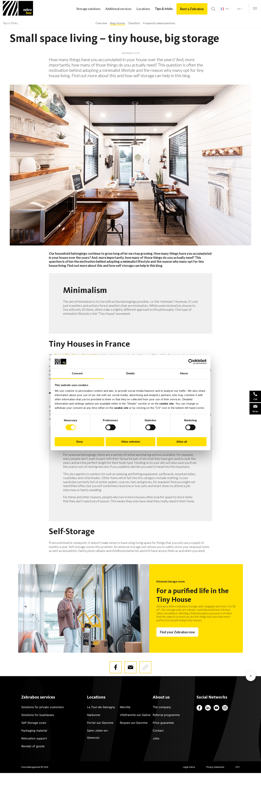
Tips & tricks (164, 9)
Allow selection (130, 441)
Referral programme (166, 715)
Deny (79, 441)
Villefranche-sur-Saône (135, 715)
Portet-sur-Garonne (100, 722)
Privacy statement (215, 767)
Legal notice (189, 767)
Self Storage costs (33, 722)
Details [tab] (130, 373)
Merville (125, 707)
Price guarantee (163, 722)
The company (162, 707)
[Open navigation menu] (255, 9)
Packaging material (34, 730)
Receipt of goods (33, 746)
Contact (158, 730)
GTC (238, 767)
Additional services (118, 9)
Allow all (181, 441)
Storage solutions (88, 9)
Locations (143, 9)
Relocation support (34, 738)
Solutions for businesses (37, 715)
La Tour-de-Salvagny (101, 707)
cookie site (166, 403)
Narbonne (93, 715)
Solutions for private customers (42, 707)
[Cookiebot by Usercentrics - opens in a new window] (190, 361)
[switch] (110, 427)
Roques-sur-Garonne (134, 722)
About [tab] (184, 373)
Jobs (156, 738)
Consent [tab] (77, 373)
